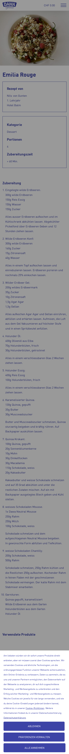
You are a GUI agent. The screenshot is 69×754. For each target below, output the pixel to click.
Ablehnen (34, 726)
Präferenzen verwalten (34, 737)
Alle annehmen (34, 747)
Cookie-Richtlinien (35, 708)
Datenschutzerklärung (15, 717)
